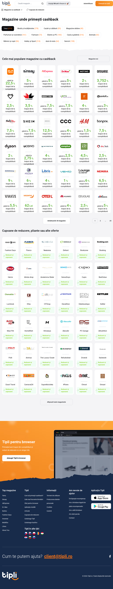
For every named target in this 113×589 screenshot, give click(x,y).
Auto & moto (52, 41)
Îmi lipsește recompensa (77, 499)
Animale (94, 35)
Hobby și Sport (32, 41)
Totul (8, 28)
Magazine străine (74, 28)
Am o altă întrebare (75, 510)
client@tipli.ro (58, 556)
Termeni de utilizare (53, 495)
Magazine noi (93, 59)
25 (110, 221)
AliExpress (5, 503)
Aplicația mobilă (29, 507)
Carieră (49, 511)
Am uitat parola (74, 514)
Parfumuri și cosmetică (15, 35)
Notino (4, 511)
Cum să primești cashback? (33, 495)
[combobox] (30, 3)
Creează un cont (104, 3)
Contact (71, 518)
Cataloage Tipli (29, 519)
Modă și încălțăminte (28, 28)
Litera (4, 526)
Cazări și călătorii (52, 28)
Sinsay (4, 499)
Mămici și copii (11, 41)
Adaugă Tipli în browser (16, 458)
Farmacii (37, 35)
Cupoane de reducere (31, 515)
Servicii (69, 41)
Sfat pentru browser (31, 503)
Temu (4, 495)
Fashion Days (6, 515)
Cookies (49, 507)
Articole (27, 511)
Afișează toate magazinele (56, 402)
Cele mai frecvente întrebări (33, 499)
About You (5, 530)
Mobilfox (5, 522)
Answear (5, 519)
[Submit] (42, 3)
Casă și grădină (75, 35)
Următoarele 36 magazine (56, 221)
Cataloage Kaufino (30, 522)
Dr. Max (4, 507)
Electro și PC (54, 35)
